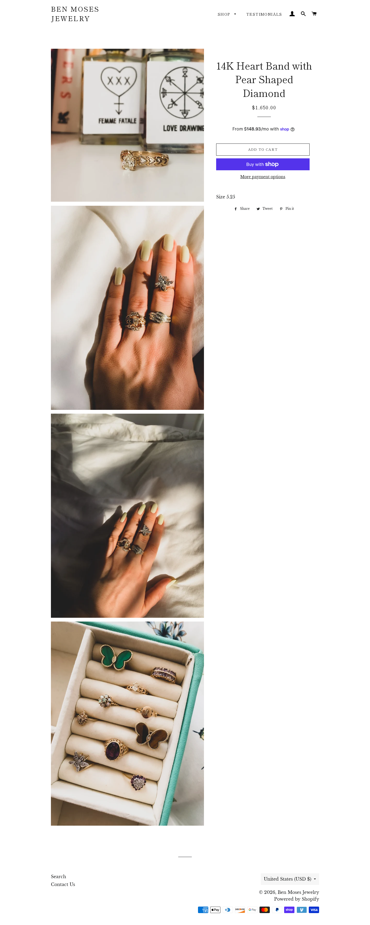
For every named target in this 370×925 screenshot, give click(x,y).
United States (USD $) (287, 879)
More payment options (262, 176)
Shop (225, 14)
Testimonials (264, 14)
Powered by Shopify (296, 899)
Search (58, 876)
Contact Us (63, 884)
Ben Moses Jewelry (75, 13)
